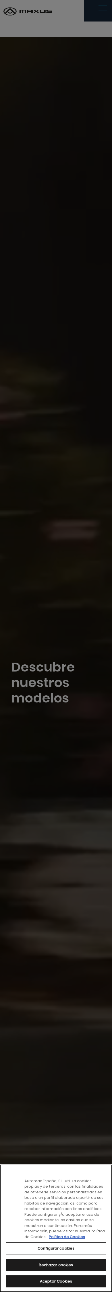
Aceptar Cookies (56, 1281)
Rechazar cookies (56, 1265)
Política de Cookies (67, 1237)
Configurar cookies (56, 1248)
